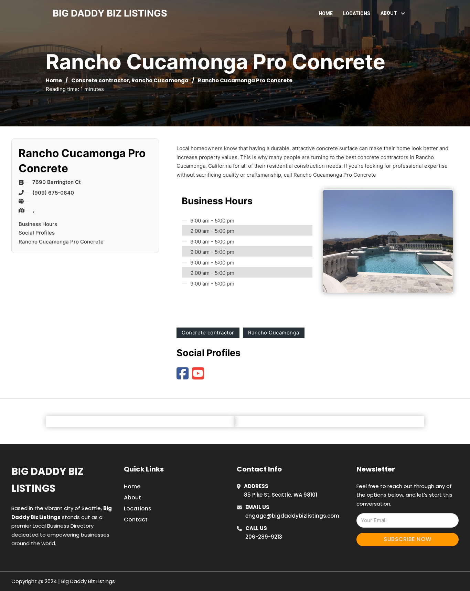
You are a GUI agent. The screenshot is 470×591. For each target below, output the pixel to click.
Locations (356, 13)
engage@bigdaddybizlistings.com (292, 515)
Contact (136, 519)
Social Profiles (37, 232)
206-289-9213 (263, 536)
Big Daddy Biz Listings (47, 480)
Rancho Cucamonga (160, 80)
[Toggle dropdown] (402, 13)
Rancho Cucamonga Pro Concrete (61, 241)
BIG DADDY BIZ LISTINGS (110, 13)
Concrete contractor (100, 80)
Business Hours (38, 224)
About (132, 497)
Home (326, 13)
